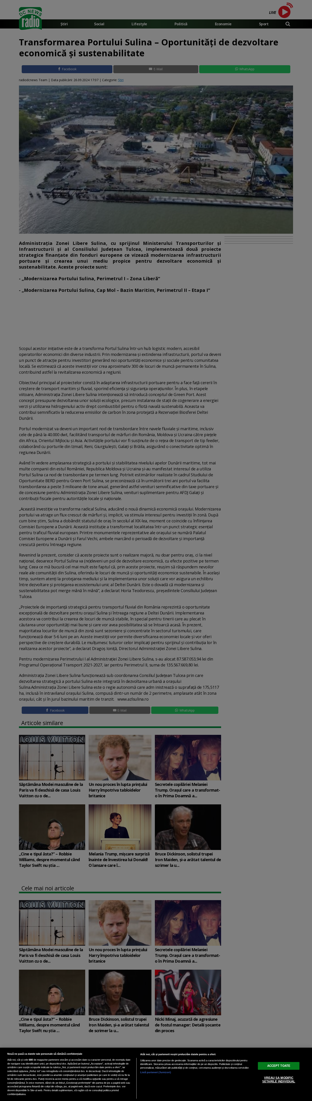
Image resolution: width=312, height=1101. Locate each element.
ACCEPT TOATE (279, 1065)
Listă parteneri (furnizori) (155, 1072)
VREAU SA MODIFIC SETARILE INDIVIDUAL (278, 1079)
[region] (156, 1074)
